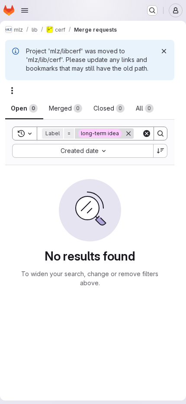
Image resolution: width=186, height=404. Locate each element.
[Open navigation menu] (25, 10)
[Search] (160, 133)
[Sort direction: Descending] (160, 151)
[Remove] (128, 133)
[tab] (24, 108)
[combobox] (82, 151)
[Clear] (146, 133)
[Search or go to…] (152, 10)
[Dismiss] (164, 51)
